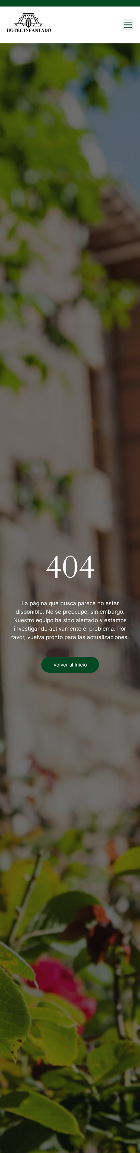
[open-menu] (127, 25)
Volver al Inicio (70, 665)
